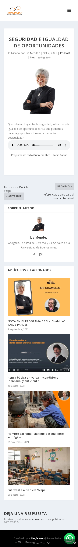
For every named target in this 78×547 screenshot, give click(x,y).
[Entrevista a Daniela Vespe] (39, 466)
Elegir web (37, 538)
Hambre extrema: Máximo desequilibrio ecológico (36, 435)
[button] (69, 538)
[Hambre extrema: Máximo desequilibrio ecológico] (39, 409)
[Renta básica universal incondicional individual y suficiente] (39, 353)
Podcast (65, 53)
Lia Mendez (33, 53)
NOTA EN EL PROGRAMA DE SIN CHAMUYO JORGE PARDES (37, 322)
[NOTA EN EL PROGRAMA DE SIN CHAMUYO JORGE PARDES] (39, 297)
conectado (38, 519)
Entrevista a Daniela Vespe (27, 490)
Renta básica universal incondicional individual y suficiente (33, 379)
